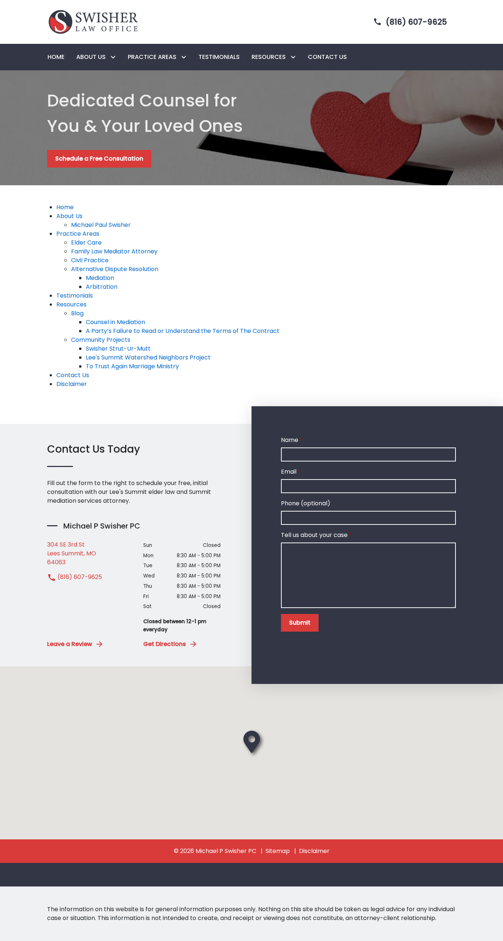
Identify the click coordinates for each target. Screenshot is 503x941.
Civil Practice (90, 260)
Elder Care (86, 242)
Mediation (100, 278)
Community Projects (100, 340)
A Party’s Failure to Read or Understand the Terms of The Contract (182, 331)
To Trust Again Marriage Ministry (132, 366)
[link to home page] (93, 21)
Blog (77, 313)
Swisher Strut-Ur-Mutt (118, 348)
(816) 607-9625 (79, 577)
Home (65, 207)
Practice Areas (77, 233)
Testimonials (74, 295)
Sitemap (277, 851)
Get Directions (164, 644)
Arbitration (101, 286)
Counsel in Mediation (115, 322)
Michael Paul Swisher (101, 225)
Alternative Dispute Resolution (114, 269)
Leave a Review (69, 644)
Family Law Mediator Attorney (114, 251)
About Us (69, 216)
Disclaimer (71, 384)
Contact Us (72, 375)
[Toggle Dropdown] (114, 57)
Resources (71, 304)
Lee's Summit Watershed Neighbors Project (148, 357)
